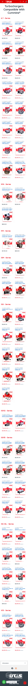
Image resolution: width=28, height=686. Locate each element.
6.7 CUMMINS (4, 21)
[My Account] (23, 1)
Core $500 (4, 308)
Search (20, 1)
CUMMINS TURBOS (5, 207)
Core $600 (9, 21)
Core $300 (17, 547)
